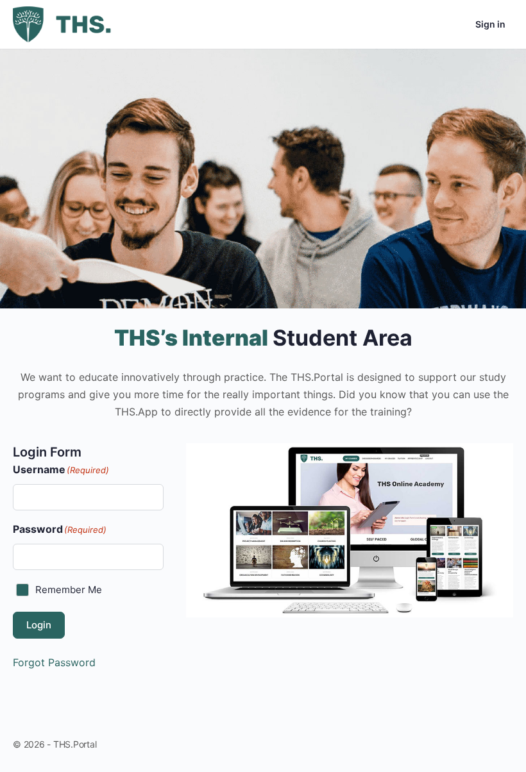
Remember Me (68, 589)
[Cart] (454, 24)
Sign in (490, 24)
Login (38, 625)
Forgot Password (54, 662)
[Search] (417, 24)
